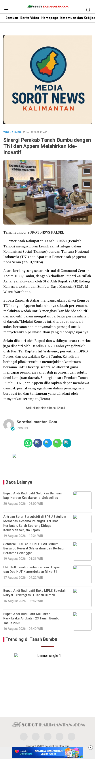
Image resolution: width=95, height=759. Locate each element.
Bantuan (12, 18)
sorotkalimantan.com (37, 422)
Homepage (49, 18)
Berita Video (29, 18)
